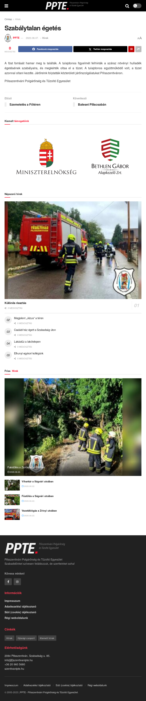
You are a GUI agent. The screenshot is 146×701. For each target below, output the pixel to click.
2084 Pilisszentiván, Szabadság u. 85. (27, 656)
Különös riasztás (15, 303)
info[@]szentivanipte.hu (19, 660)
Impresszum (12, 601)
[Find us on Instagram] (17, 581)
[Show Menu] (6, 5)
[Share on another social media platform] (138, 49)
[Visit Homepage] (67, 5)
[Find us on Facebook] (8, 581)
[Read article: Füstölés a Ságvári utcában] (12, 499)
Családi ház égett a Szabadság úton (35, 330)
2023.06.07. (32, 38)
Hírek (18, 19)
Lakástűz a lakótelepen (27, 341)
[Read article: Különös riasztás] (73, 250)
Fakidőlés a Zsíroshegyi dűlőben (26, 467)
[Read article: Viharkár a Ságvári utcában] (12, 485)
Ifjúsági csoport (26, 638)
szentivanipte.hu (14, 668)
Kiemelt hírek (47, 638)
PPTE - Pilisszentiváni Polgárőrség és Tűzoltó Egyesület (49, 692)
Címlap (8, 19)
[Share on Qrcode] (131, 49)
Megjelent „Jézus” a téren (29, 318)
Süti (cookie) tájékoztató (20, 612)
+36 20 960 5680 (15, 664)
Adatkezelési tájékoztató (20, 606)
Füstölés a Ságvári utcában (38, 496)
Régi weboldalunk (16, 618)
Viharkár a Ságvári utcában (37, 481)
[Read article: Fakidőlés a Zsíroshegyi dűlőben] (73, 427)
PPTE (16, 38)
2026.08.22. (15, 472)
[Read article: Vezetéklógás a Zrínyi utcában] (12, 514)
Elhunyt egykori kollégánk (28, 353)
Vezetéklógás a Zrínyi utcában (39, 510)
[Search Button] (127, 5)
